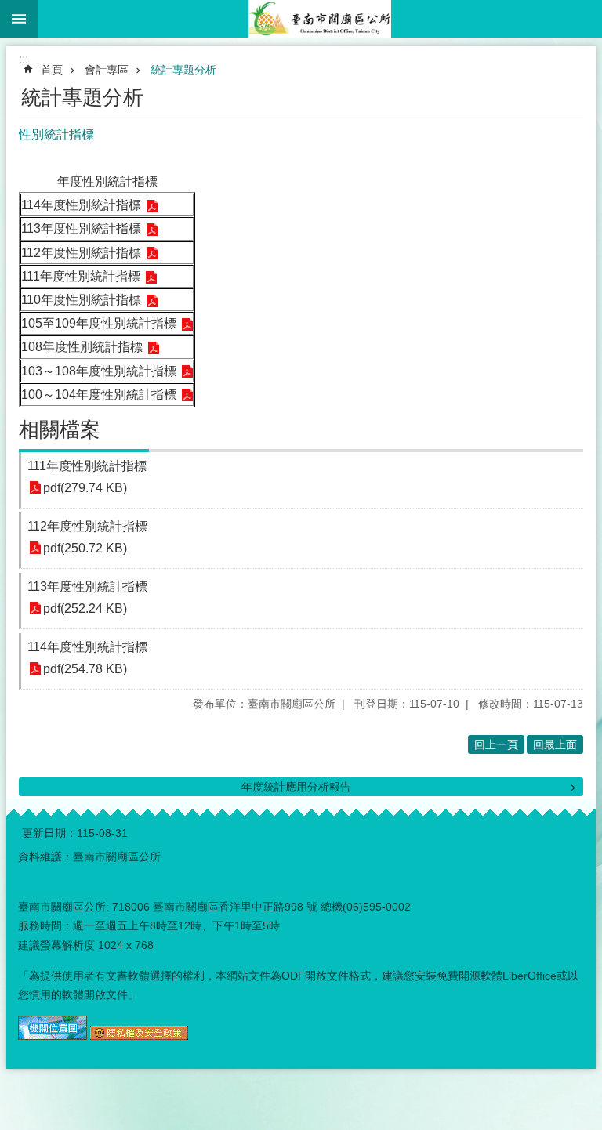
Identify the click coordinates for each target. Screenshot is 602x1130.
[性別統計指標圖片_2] (139, 1036)
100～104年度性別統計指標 (98, 394)
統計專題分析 (183, 69)
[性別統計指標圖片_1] (52, 1036)
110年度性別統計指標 (81, 299)
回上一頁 (496, 744)
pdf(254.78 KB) (85, 668)
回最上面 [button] (555, 744)
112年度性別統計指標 (81, 252)
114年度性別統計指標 (81, 205)
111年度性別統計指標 (80, 276)
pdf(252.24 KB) (85, 608)
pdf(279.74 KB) (85, 487)
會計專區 (107, 69)
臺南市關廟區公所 (320, 19)
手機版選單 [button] (19, 19)
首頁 (52, 69)
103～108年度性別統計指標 (98, 371)
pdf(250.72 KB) (85, 548)
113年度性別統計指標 (81, 228)
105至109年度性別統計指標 (98, 323)
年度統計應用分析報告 (296, 786)
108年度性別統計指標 (82, 346)
